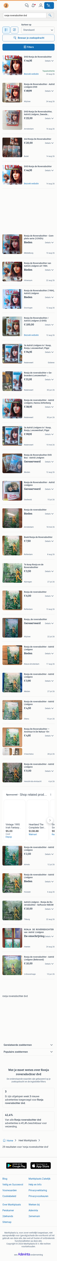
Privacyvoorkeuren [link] (38, 1196)
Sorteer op (26, 24)
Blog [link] (4, 1178)
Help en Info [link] (35, 1184)
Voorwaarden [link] (9, 1190)
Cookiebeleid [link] (9, 1196)
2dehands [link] (7, 1216)
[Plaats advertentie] (49, 5)
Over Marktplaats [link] (11, 1204)
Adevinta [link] (33, 1210)
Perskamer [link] (8, 1210)
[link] (6, 5)
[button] (33, 5)
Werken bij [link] (34, 1204)
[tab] (6, 30)
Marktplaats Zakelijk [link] (39, 1178)
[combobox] (24, 15)
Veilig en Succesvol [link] (12, 1184)
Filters (30, 47)
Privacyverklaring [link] (38, 1190)
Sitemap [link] (6, 1222)
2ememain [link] (34, 1216)
